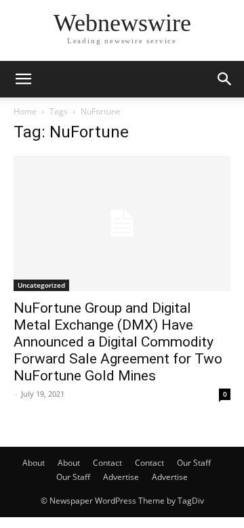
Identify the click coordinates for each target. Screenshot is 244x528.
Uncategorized (41, 285)
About (33, 462)
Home (25, 111)
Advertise (121, 477)
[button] (23, 79)
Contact (107, 462)
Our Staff (194, 462)
